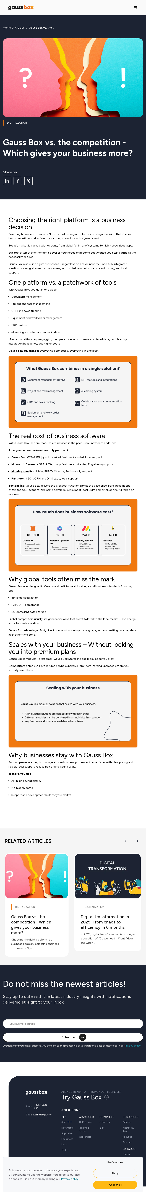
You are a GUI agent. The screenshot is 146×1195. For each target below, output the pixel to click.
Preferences (115, 1162)
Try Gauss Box (81, 1097)
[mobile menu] (136, 8)
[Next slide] (137, 841)
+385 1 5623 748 (40, 1107)
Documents (67, 1127)
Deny (115, 1173)
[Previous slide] (125, 841)
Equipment (67, 1139)
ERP (101, 1127)
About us (127, 1137)
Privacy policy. (133, 1045)
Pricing (126, 1154)
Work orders (85, 1137)
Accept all (115, 1184)
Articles (20, 27)
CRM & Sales (85, 1122)
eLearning (105, 1122)
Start (66, 1122)
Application (67, 1133)
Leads (64, 1144)
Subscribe (68, 1037)
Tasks (64, 1150)
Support (127, 1142)
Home (7, 27)
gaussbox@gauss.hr (41, 1114)
